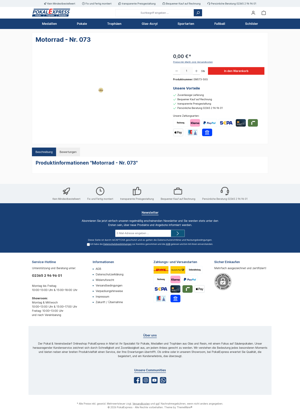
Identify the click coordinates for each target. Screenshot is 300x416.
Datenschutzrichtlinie (169, 239)
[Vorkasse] (226, 123)
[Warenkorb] (263, 12)
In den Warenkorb (236, 71)
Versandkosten (141, 403)
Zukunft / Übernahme (109, 302)
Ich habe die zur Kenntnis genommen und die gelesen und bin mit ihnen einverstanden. (151, 244)
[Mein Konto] (253, 12)
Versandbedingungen (109, 285)
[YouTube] (154, 380)
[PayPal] (209, 123)
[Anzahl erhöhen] (196, 71)
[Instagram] (146, 380)
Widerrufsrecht (105, 280)
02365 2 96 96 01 (47, 275)
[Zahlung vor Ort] (192, 132)
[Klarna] (195, 123)
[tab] (44, 152)
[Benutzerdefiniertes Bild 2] (177, 270)
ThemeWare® (184, 407)
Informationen (103, 262)
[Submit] (178, 233)
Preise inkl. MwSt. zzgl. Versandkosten (193, 62)
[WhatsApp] (163, 380)
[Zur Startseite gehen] (51, 13)
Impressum (102, 296)
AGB (168, 244)
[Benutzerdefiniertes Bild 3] (194, 270)
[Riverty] (253, 123)
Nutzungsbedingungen (199, 239)
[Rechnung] (180, 123)
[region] (101, 90)
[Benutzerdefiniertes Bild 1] (161, 270)
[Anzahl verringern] (176, 71)
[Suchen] (198, 12)
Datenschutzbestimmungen (117, 244)
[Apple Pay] (178, 132)
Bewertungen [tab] (68, 152)
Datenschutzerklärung (109, 274)
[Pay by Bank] (207, 132)
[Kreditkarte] (241, 123)
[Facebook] (137, 380)
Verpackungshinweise (109, 291)
